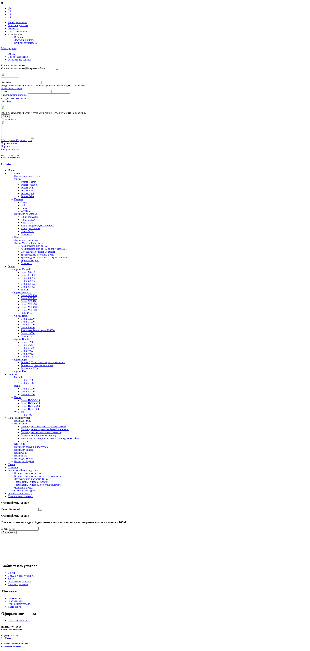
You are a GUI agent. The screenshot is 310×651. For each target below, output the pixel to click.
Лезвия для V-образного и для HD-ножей (43, 426)
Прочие (25, 441)
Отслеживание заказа (13, 68)
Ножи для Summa (30, 228)
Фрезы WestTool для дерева (29, 243)
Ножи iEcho (20, 455)
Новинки (13, 467)
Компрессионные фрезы (34, 246)
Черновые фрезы (30, 260)
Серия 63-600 (28, 286)
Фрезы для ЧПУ (29, 368)
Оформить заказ (10, 149)
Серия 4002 (27, 350)
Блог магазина (16, 601)
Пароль (5, 95)
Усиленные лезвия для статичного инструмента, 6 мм (50, 438)
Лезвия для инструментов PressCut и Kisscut (45, 429)
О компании (14, 598)
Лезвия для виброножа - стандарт (39, 435)
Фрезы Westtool (29, 184)
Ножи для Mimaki (24, 458)
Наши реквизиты (17, 22)
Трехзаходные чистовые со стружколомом (44, 257)
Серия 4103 (27, 356)
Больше (26, 234)
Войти (4, 88)
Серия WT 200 (29, 304)
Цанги (17, 237)
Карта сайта (14, 606)
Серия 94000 (28, 391)
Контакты (13, 28)
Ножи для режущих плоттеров (37, 225)
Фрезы (17, 179)
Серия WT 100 (29, 295)
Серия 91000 (28, 388)
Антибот (6, 82)
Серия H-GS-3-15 (30, 400)
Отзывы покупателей (19, 603)
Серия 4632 (27, 345)
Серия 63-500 (28, 283)
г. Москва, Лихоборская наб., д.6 (16, 643)
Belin (23, 205)
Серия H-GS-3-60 (30, 406)
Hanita (24, 208)
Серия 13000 (28, 321)
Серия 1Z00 (27, 342)
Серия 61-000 (28, 275)
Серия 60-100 (28, 272)
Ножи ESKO (28, 219)
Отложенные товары (19, 59)
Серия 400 (26, 414)
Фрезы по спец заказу (26, 240)
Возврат (18, 37)
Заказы (11, 53)
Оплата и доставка (18, 25)
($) (9, 8)
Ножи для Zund (29, 216)
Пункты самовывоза (19, 31)
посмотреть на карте (11, 646)
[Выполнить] (57, 69)
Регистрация (15, 88)
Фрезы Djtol (27, 193)
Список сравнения (18, 56)
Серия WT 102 (29, 298)
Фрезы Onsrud (28, 181)
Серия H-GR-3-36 (30, 409)
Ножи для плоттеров (25, 213)
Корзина (5, 146)
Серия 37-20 (27, 382)
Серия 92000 (28, 394)
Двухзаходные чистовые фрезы (38, 251)
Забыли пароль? (18, 95)
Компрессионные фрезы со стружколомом (44, 248)
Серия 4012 (27, 353)
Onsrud (24, 202)
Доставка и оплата (24, 40)
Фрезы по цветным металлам (37, 365)
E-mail (4, 91)
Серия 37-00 (27, 379)
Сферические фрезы (25, 490)
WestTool (25, 211)
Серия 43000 (28, 333)
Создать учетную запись (14, 98)
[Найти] (32, 138)
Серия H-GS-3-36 (30, 403)
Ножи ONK (27, 231)
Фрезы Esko (27, 196)
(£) (9, 17)
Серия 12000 (28, 318)
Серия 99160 (28, 327)
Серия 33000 (28, 324)
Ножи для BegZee (24, 461)
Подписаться (9, 532)
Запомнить (10, 119)
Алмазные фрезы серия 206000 (38, 330)
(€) (9, 14)
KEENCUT (27, 222)
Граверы (18, 199)
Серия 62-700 (28, 280)
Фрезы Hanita (28, 190)
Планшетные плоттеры (27, 176)
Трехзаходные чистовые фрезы (38, 254)
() (9, 11)
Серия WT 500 (29, 310)
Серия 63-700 (28, 278)
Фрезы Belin (27, 187)
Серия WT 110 (28, 301)
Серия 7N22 (27, 347)
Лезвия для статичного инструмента (41, 432)
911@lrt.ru (6, 164)
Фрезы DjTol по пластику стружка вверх (43, 362)
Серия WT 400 (29, 307)
